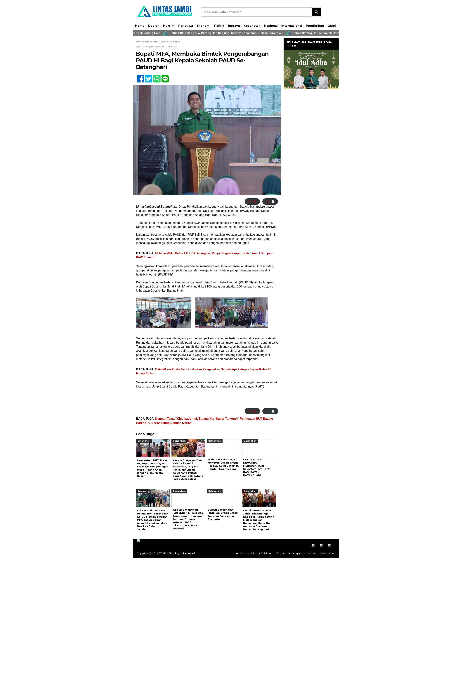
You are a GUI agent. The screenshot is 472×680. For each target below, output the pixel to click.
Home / (140, 41)
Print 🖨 (252, 201)
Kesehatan (252, 25)
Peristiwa (185, 25)
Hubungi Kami (296, 553)
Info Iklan (280, 553)
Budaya (234, 25)
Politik (219, 25)
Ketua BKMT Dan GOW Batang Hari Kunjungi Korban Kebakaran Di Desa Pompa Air (202, 33)
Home (140, 25)
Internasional (291, 25)
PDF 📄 (270, 201)
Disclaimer (265, 553)
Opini (332, 25)
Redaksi (251, 553)
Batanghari (150, 41)
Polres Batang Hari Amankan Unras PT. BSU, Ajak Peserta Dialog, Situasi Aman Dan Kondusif (332, 33)
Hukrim (169, 25)
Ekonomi (204, 25)
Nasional (271, 25)
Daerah (153, 25)
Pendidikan (315, 25)
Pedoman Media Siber (321, 553)
